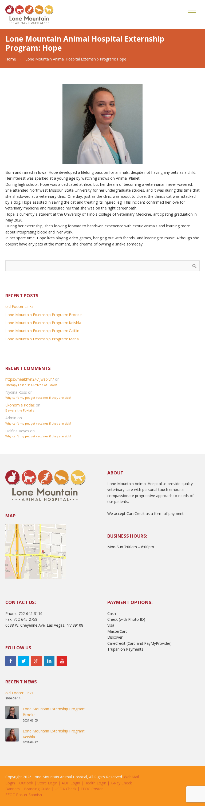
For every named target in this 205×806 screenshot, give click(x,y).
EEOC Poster (92, 788)
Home (10, 59)
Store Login (47, 782)
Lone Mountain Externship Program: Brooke (43, 314)
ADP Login (71, 782)
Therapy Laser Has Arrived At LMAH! (31, 385)
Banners (12, 788)
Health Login (95, 782)
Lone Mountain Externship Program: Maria (42, 338)
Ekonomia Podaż (20, 405)
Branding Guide (37, 788)
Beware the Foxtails (19, 410)
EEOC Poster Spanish (23, 794)
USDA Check (65, 788)
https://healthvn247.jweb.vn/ (29, 379)
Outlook (26, 782)
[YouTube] (62, 661)
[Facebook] (10, 661)
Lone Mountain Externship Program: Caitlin (42, 330)
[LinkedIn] (49, 661)
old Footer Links (19, 306)
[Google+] (36, 661)
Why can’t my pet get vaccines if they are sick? (38, 398)
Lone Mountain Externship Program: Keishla (43, 322)
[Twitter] (23, 661)
